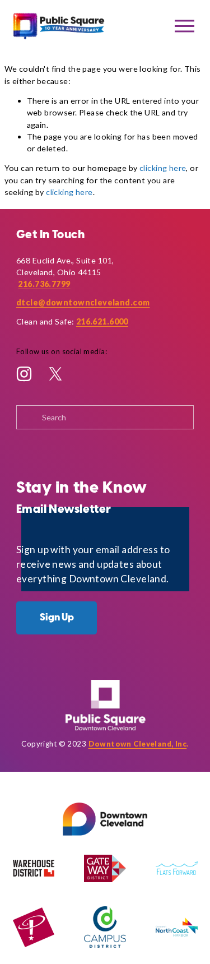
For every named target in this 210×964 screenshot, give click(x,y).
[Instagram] (24, 374)
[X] (55, 374)
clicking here (162, 168)
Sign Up (57, 618)
